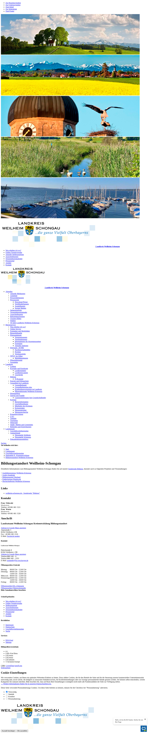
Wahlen (13, 321)
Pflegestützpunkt (16, 360)
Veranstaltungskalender (14, 259)
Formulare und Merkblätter (20, 331)
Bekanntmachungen (17, 316)
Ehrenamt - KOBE (17, 348)
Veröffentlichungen (22, 304)
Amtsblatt (13, 296)
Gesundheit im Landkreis (19, 383)
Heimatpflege (15, 393)
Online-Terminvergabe (14, 252)
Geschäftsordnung (21, 404)
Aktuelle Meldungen (17, 294)
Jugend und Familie (17, 396)
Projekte (18, 352)
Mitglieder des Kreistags (23, 406)
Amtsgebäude (15, 433)
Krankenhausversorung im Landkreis (28, 389)
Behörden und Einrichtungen (20, 427)
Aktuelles (9, 292)
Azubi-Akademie (8, 475)
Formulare (18, 344)
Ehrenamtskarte (16, 335)
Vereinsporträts (20, 354)
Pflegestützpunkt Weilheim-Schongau (28, 391)
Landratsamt (10, 429)
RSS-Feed (9, 640)
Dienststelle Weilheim (23, 435)
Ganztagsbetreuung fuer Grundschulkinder (30, 398)
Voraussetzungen (21, 337)
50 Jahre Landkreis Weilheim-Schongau (24, 323)
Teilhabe (13, 418)
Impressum (10, 625)
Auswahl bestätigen (8, 731)
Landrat (13, 366)
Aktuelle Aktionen (21, 346)
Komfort (11, 697)
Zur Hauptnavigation (13, 3)
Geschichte (19, 375)
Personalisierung (14, 699)
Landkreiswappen (21, 373)
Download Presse (21, 302)
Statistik (11, 694)
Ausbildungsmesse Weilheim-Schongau (16, 473)
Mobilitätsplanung (21, 358)
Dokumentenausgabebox (19, 439)
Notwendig (12, 692)
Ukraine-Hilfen (15, 319)
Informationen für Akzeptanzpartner (28, 341)
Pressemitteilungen (17, 298)
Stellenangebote (16, 310)
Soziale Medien (20, 308)
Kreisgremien (20, 408)
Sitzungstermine (20, 410)
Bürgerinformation (21, 402)
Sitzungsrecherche (21, 412)
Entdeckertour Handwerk (11, 479)
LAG (12, 416)
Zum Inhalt (10, 7)
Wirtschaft (14, 423)
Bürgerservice (11, 325)
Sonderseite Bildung (75, 469)
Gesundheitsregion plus (23, 387)
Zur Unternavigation (13, 5)
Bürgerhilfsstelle (16, 333)
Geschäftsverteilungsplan (19, 431)
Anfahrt (8, 263)
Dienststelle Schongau (23, 437)
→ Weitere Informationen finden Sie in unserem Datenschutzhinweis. (26, 684)
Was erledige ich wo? (13, 250)
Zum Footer (10, 11)
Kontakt (8, 265)
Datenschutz (10, 627)
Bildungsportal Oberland (11, 477)
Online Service (15, 329)
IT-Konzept (19, 379)
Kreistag (13, 400)
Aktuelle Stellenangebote (15, 255)
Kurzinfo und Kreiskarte (19, 369)
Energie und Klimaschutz (19, 381)
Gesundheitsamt (20, 385)
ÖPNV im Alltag (16, 356)
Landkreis (9, 364)
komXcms (18, 666)
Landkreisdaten (20, 371)
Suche (8, 631)
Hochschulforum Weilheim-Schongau (16, 481)
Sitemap (8, 642)
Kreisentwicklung (16, 414)
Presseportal (10, 261)
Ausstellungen (20, 306)
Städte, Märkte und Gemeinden (21, 425)
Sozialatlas (14, 362)
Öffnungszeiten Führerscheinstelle (13, 588)
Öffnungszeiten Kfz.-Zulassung (12, 586)
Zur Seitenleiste (11, 9)
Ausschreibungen (12, 257)
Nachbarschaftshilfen (22, 350)
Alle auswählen (22, 731)
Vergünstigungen (21, 339)
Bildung (13, 377)
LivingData (10, 666)
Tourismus (14, 421)
